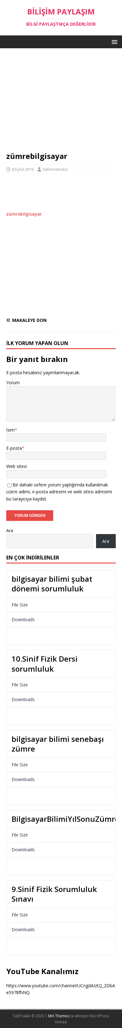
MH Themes (58, 1016)
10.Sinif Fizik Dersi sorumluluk (45, 663)
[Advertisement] (61, 103)
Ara (9, 530)
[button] (113, 41)
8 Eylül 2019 (22, 169)
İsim (10, 430)
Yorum (13, 383)
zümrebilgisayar (24, 214)
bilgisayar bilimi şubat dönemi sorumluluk (52, 584)
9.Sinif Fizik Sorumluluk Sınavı (54, 894)
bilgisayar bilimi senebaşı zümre (58, 744)
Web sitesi (16, 466)
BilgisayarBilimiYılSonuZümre (65, 819)
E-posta (14, 448)
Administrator (55, 169)
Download (25, 636)
